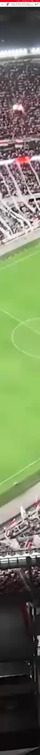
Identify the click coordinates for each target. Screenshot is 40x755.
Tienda (23, 3)
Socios (13, 3)
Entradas (18, 3)
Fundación (14, 5)
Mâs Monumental (29, 5)
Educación (20, 5)
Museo (28, 3)
